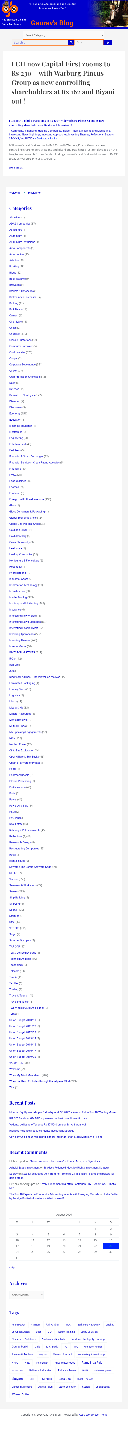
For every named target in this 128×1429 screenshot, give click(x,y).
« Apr (12, 1267)
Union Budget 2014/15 (22, 1044)
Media (13, 701)
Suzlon (86, 1386)
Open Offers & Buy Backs (24, 756)
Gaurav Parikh (20, 1346)
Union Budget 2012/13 (22, 1032)
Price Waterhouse (64, 1362)
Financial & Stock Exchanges (26, 456)
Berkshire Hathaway (89, 1324)
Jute (11, 670)
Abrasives (15, 217)
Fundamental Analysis (53, 1339)
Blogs (12, 272)
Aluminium (15, 235)
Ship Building (17, 897)
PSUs (12, 811)
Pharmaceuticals (19, 775)
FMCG (13, 474)
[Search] (71, 42)
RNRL (85, 1370)
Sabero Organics (103, 1370)
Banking (14, 266)
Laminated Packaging (22, 683)
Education (15, 419)
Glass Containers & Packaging (27, 511)
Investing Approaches (54, 134)
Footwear (14, 493)
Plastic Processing (20, 781)
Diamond (14, 401)
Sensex (13, 891)
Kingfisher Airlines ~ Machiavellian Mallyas (34, 677)
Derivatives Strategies (22, 395)
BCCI (69, 1324)
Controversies (17, 352)
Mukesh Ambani (62, 1354)
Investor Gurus (17, 646)
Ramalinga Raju (92, 1362)
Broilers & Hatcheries (21, 291)
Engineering (16, 438)
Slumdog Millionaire (22, 1386)
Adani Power (18, 1324)
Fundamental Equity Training (88, 1339)
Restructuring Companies (24, 848)
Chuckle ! (14, 333)
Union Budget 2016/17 (22, 1050)
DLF (50, 1331)
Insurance (15, 609)
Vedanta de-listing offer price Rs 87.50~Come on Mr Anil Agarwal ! (48, 1124)
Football (14, 487)
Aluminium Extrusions (22, 242)
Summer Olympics (20, 940)
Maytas (43, 1354)
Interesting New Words (22, 615)
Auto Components (19, 248)
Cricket (13, 370)
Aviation (14, 260)
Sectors (109, 134)
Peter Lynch (42, 1362)
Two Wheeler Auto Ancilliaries (26, 1007)
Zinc (11, 1087)
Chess (12, 327)
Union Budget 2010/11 (22, 1020)
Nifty (12, 738)
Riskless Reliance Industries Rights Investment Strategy (41, 1130)
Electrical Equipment (21, 425)
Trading (13, 989)
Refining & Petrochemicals (24, 830)
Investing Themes (78, 134)
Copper (13, 358)
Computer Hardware (21, 346)
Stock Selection (67, 1386)
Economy (14, 413)
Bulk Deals (15, 309)
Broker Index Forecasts (22, 297)
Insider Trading (71, 130)
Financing (31, 130)
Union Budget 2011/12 (22, 1026)
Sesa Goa (65, 1378)
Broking (13, 303)
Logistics (14, 695)
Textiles (13, 983)
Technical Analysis (20, 958)
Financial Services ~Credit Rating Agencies (34, 462)
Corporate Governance (22, 364)
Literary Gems (17, 689)
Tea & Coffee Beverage (22, 952)
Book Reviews (17, 278)
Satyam (17, 1379)
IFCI (66, 1346)
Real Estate (15, 824)
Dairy (12, 382)
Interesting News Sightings (24, 134)
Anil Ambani (53, 1324)
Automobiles (16, 254)
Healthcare (15, 548)
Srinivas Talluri (45, 1386)
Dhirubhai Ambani (21, 1331)
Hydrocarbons (17, 572)
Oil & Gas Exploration (21, 750)
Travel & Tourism (19, 995)
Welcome (14, 192)
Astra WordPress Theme (93, 1414)
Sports (13, 909)
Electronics (15, 432)
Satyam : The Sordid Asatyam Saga (30, 866)
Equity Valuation (89, 1331)
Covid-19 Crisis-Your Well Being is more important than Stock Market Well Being (55, 1136)
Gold (37, 1346)
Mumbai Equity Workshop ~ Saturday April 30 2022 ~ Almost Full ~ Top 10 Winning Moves (62, 1112)
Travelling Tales (18, 1001)
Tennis (13, 977)
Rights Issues (17, 860)
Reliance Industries (40, 1370)
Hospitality (15, 566)
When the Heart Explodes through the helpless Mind (39, 1081)
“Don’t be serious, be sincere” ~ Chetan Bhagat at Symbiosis (65, 1161)
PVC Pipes (15, 817)
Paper (12, 768)
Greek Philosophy (19, 542)
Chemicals (15, 321)
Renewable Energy (20, 842)
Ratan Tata (17, 1370)
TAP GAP (14, 946)
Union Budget (103, 1386)
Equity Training (66, 1331)
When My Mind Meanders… (25, 1075)
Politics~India (17, 787)
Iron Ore (13, 664)
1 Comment (16, 130)
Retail (12, 854)
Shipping (14, 903)
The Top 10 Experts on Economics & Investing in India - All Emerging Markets (54, 1194)
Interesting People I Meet (23, 628)
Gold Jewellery (17, 536)
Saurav (13, 1173)
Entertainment (17, 444)
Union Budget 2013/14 (22, 1038)
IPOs (12, 658)
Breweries (15, 284)
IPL (76, 1346)
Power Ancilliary (18, 805)
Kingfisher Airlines (93, 1346)
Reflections (97, 134)
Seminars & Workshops (23, 885)
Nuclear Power (17, 744)
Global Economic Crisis (22, 517)
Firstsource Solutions (24, 1339)
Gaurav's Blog (52, 23)
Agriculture (15, 229)
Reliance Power (67, 1370)
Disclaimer (34, 192)
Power (13, 799)
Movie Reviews (18, 719)
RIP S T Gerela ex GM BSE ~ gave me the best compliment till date (48, 1118)
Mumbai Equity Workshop (91, 1354)
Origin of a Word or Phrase (24, 762)
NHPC (15, 1362)
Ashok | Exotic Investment (24, 1167)
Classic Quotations (20, 340)
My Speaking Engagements (25, 732)
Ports (12, 793)
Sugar (12, 934)
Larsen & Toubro (22, 1354)
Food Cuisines (17, 481)
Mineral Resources (20, 713)
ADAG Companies (19, 223)
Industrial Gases (18, 579)
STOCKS (14, 138)
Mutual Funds (17, 726)
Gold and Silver (18, 530)
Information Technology (23, 585)
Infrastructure (17, 591)
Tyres (12, 1014)
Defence (14, 389)
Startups (14, 916)
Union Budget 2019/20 (22, 1056)
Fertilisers (15, 450)
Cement (13, 315)
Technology (16, 965)
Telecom (14, 971)
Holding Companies (49, 130)
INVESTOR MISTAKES (22, 652)
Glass (12, 505)
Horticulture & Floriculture (24, 560)
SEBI (12, 873)
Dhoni (39, 1331)
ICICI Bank (52, 1346)
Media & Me (16, 707)
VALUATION (27, 138)
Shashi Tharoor (85, 1379)
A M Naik (35, 1324)
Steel (12, 922)
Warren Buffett (21, 1394)
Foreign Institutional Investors (26, 499)
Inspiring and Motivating (95, 130)
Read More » (16, 168)
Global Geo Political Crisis (24, 523)
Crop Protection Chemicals (24, 376)
